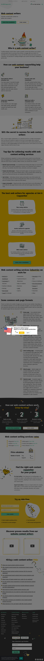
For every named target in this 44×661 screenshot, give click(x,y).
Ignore (28, 332)
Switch (21, 332)
